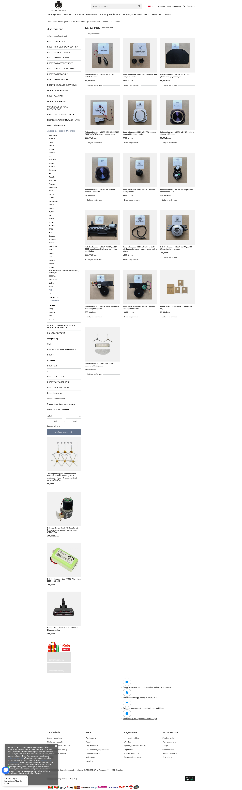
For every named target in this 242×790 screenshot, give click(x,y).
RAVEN (51, 253)
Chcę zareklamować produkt (58, 746)
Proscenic (52, 239)
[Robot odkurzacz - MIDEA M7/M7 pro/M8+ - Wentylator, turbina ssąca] (177, 227)
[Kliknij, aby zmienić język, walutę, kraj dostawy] (150, 6)
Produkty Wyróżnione (109, 14)
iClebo (51, 198)
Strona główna (54, 14)
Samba (51, 222)
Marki (146, 14)
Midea (105, 22)
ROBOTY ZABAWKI (55, 96)
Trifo (50, 316)
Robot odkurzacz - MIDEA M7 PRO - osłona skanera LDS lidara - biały (139, 133)
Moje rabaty (90, 757)
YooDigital (52, 160)
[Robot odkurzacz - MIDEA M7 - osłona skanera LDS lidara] (102, 170)
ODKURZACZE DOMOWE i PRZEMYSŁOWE (58, 108)
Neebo (51, 264)
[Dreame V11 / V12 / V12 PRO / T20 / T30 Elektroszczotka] (64, 609)
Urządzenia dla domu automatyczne (61, 349)
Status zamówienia (54, 738)
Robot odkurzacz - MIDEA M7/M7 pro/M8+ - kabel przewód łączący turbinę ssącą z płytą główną (140, 249)
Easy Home (53, 246)
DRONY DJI (52, 366)
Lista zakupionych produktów (97, 750)
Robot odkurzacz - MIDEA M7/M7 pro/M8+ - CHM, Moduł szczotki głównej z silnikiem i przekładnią (102, 249)
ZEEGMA (52, 276)
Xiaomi (51, 163)
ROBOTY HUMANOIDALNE (58, 388)
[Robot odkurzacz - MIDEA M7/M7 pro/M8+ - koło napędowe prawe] (102, 287)
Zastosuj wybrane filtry (64, 432)
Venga (51, 309)
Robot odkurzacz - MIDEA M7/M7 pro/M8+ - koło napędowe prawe (102, 307)
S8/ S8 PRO (54, 301)
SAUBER (52, 305)
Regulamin (157, 14)
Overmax (52, 243)
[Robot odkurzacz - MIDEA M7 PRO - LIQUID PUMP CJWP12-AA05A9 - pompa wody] (102, 112)
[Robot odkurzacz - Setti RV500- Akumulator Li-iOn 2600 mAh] (64, 560)
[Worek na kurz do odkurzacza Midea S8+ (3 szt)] (177, 287)
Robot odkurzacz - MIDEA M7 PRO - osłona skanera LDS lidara (177, 133)
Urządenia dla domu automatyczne (61, 404)
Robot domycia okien (55, 393)
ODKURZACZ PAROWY (56, 101)
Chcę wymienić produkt (56, 753)
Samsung (52, 170)
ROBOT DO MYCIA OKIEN (58, 80)
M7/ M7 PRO (54, 297)
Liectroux (52, 312)
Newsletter (90, 761)
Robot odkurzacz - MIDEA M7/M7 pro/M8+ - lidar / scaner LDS (177, 191)
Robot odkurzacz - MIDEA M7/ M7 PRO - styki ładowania (100, 76)
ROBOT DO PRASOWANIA (58, 58)
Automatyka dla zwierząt (57, 36)
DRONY (50, 355)
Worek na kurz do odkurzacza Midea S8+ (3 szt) (177, 307)
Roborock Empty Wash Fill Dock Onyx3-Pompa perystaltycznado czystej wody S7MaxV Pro (63, 530)
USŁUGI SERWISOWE (56, 333)
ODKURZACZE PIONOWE (57, 90)
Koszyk (88, 742)
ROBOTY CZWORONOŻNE (58, 382)
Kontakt (168, 14)
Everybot (52, 166)
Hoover (51, 205)
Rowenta (52, 260)
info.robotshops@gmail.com (71, 770)
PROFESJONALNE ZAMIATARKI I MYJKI (63, 120)
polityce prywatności (15, 758)
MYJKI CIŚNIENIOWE (56, 126)
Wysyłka (127, 742)
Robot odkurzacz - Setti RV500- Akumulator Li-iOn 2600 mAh (64, 580)
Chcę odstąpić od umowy (57, 750)
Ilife (50, 215)
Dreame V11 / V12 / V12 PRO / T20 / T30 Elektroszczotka (62, 629)
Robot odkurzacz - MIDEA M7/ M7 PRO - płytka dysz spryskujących (175, 76)
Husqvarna (53, 187)
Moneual (52, 139)
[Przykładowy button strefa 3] (59, 672)
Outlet (49, 344)
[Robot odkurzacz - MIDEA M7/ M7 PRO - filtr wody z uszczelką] (140, 55)
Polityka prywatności (132, 753)
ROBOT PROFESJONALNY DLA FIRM (62, 47)
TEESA (51, 319)
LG (50, 156)
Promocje (79, 14)
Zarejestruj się (91, 738)
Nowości (68, 14)
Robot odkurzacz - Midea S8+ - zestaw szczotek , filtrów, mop (100, 365)
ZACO (51, 229)
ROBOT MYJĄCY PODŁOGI (58, 52)
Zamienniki (53, 135)
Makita (51, 219)
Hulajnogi (51, 360)
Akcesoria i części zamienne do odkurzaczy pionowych (64, 271)
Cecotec (52, 236)
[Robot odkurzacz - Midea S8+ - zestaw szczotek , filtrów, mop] (102, 344)
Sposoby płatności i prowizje (135, 746)
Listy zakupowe (92, 746)
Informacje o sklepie (132, 738)
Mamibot (52, 184)
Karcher (52, 225)
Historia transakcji (93, 753)
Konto (89, 732)
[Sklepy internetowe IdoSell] (190, 778)
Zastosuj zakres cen (54, 426)
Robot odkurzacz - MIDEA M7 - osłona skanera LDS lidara (100, 191)
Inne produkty (52, 339)
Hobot (51, 173)
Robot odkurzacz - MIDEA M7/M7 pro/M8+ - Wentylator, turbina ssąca (177, 248)
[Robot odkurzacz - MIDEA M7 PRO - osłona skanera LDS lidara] (177, 112)
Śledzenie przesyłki (55, 742)
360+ (51, 257)
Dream (51, 146)
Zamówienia (53, 732)
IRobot (51, 149)
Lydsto (51, 283)
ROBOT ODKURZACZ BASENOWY (61, 69)
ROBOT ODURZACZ (55, 377)
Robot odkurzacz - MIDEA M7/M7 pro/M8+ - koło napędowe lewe (139, 307)
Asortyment (55, 29)
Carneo (51, 194)
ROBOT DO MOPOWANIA (57, 74)
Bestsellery (91, 14)
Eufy (50, 232)
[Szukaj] (139, 6)
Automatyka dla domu (56, 399)
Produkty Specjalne (132, 14)
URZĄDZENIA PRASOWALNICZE (60, 115)
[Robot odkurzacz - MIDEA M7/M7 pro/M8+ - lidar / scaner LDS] (177, 170)
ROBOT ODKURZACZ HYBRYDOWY (62, 85)
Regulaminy (130, 732)
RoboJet (52, 177)
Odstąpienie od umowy (133, 757)
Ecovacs (52, 153)
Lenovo (51, 267)
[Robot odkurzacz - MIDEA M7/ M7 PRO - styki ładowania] (102, 55)
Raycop (51, 208)
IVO (50, 250)
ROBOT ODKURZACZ (56, 41)
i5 (51, 294)
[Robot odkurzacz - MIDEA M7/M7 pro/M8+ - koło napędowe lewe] (140, 287)
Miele (51, 191)
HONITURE (53, 280)
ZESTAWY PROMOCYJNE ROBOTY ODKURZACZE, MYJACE (61, 326)
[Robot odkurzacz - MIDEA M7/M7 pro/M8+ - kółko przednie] (140, 170)
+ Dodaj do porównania (93, 85)
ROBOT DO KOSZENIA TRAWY (60, 63)
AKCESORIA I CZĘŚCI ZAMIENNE (86, 22)
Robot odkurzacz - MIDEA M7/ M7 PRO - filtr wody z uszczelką (140, 76)
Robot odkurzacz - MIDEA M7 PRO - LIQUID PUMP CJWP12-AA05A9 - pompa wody (102, 133)
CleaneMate (53, 201)
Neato (51, 142)
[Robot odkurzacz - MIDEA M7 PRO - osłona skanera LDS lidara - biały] (140, 112)
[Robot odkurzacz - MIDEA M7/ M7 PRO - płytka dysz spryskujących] (177, 55)
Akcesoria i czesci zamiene (58, 409)
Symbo (51, 212)
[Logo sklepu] (58, 6)
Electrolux (52, 180)
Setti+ (51, 287)
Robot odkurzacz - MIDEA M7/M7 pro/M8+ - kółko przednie (139, 191)
